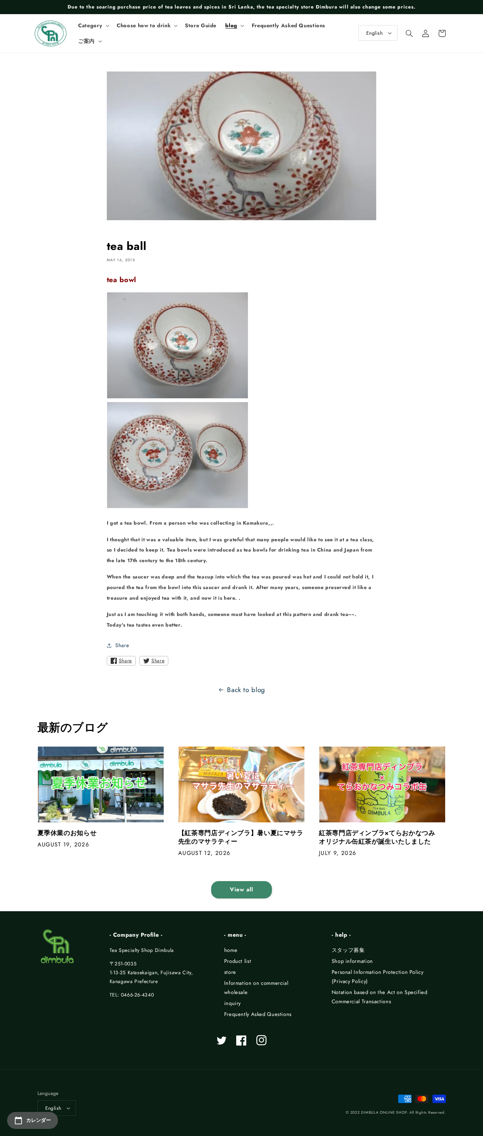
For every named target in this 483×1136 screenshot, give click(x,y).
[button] (93, 25)
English (374, 32)
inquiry (232, 1003)
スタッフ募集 (348, 950)
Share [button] (122, 645)
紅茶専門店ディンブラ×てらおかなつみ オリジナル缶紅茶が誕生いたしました (380, 837)
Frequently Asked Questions (258, 1014)
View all (241, 889)
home (231, 950)
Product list (237, 961)
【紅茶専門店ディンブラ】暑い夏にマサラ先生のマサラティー (240, 837)
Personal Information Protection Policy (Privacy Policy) (378, 976)
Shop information (352, 961)
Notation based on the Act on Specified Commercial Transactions (379, 996)
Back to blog (246, 690)
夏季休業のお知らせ (67, 833)
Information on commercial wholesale (256, 987)
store (230, 972)
